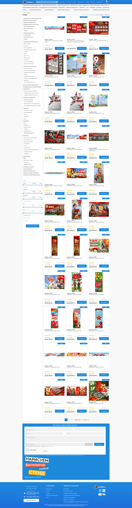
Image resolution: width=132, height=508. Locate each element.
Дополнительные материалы (72, 495)
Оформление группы (29, 26)
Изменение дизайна (69, 497)
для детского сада (76, 5)
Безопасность (105, 5)
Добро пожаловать (28, 141)
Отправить (99, 444)
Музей (25, 53)
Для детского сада (28, 110)
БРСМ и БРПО (27, 43)
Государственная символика (30, 95)
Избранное (99, 2)
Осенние (26, 129)
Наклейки (92, 7)
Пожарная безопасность (29, 76)
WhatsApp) (32, 494)
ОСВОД (25, 74)
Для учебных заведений (29, 70)
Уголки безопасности (29, 82)
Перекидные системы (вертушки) (31, 103)
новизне (92, 14)
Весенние (26, 125)
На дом (25, 114)
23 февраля (26, 153)
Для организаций (28, 68)
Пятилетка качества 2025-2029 (101, 9)
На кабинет (26, 116)
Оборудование (49, 9)
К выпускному (27, 147)
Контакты (93, 2)
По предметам (27, 35)
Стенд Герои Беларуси (63, 5)
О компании (50, 485)
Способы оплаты (68, 491)
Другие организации (29, 63)
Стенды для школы (28, 33)
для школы (85, 5)
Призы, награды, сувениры (81, 9)
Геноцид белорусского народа (48, 7)
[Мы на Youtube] (100, 494)
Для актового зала (28, 139)
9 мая (87, 7)
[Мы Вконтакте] (104, 494)
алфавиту (102, 14)
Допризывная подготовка (30, 7)
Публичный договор (52, 495)
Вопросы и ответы (69, 499)
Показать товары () (32, 225)
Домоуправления (28, 47)
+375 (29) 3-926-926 (32, 497)
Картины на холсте (35, 9)
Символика (61, 7)
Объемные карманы (28, 99)
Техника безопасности (29, 66)
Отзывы (87, 2)
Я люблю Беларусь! (28, 151)
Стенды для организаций (30, 41)
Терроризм (26, 80)
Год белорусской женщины (30, 137)
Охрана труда (27, 57)
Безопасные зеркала (63, 9)
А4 (24, 203)
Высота (25, 195)
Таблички (82, 7)
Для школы (26, 162)
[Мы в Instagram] (100, 490)
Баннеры (99, 7)
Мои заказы (62, 2)
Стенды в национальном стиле (31, 93)
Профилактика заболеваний (30, 78)
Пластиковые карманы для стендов (32, 105)
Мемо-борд (106, 7)
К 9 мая (25, 145)
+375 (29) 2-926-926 (32, 493)
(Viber (28, 494)
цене (97, 14)
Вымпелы (26, 45)
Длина (25, 189)
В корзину (60, 48)
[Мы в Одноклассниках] (104, 490)
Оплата (74, 2)
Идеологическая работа (49, 5)
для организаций (95, 5)
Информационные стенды (30, 49)
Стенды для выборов (29, 61)
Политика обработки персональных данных (76, 502)
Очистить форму (33, 228)
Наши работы (81, 2)
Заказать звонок (31, 500)
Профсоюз (26, 59)
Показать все (27, 215)
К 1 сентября (26, 143)
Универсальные (27, 131)
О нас (47, 491)
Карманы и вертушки (72, 7)
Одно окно (26, 55)
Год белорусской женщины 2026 (32, 5)
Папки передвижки (28, 101)
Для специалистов (28, 28)
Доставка (69, 2)
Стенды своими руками (70, 493)
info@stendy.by (51, 446)
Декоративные (27, 127)
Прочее (25, 30)
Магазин (26, 51)
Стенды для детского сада (30, 24)
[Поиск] (56, 2)
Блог (47, 497)
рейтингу (107, 14)
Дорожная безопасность (30, 72)
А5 (23, 209)
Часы (24, 9)
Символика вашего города (30, 91)
